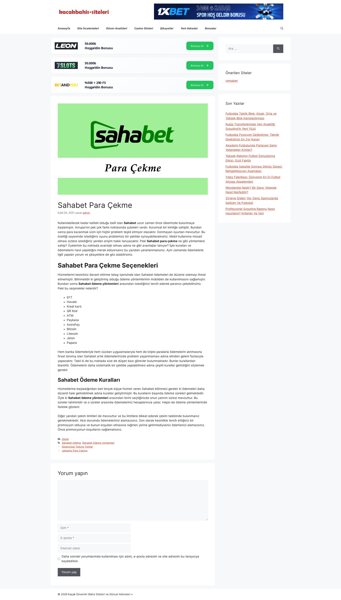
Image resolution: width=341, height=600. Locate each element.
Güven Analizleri (116, 28)
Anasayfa (64, 28)
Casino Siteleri (143, 28)
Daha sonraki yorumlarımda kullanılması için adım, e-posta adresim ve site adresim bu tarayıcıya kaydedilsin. (130, 559)
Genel (65, 439)
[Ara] (278, 48)
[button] (282, 28)
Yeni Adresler (189, 28)
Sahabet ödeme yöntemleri (98, 442)
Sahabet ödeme (71, 442)
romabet (232, 80)
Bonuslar (210, 28)
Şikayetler (167, 28)
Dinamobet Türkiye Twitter (77, 446)
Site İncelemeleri (88, 28)
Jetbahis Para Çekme (74, 450)
